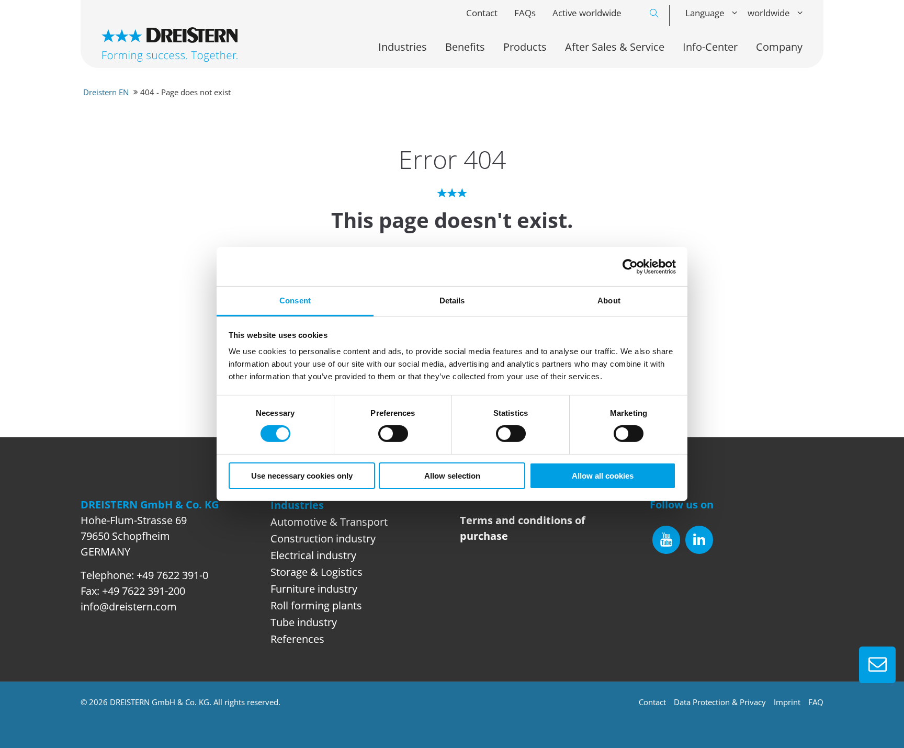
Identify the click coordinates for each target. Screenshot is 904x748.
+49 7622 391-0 (172, 575)
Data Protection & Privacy (720, 702)
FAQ (815, 702)
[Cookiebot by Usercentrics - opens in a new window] (630, 266)
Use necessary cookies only (302, 475)
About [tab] (608, 300)
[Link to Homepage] (169, 44)
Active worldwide (587, 13)
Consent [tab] (295, 300)
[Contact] (877, 665)
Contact (482, 13)
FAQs (525, 13)
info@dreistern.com (129, 606)
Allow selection (452, 475)
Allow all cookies (603, 475)
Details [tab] (452, 300)
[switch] (393, 433)
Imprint (787, 702)
